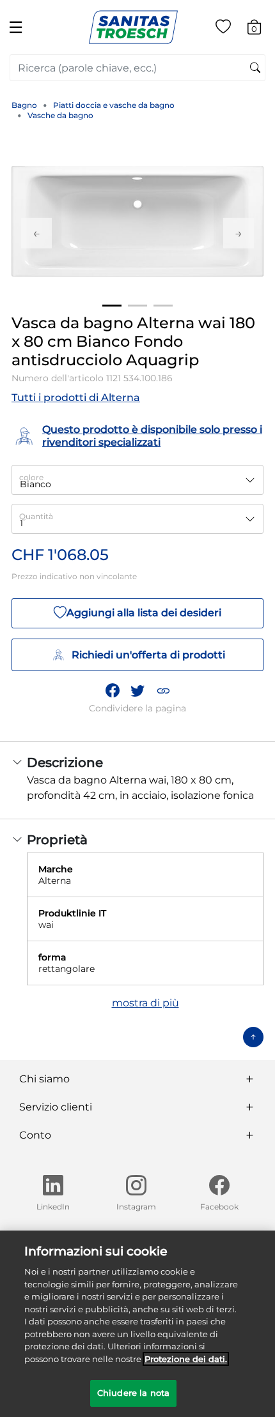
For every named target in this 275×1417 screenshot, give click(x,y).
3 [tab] (163, 306)
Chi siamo (44, 1079)
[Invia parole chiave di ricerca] (255, 68)
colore (31, 477)
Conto (35, 1135)
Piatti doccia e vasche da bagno (114, 105)
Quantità (36, 516)
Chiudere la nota (133, 1393)
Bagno (24, 105)
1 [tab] (112, 306)
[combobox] (137, 67)
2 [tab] (137, 306)
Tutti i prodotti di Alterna (76, 397)
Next (238, 233)
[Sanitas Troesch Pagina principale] (133, 26)
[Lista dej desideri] (223, 29)
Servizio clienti (55, 1107)
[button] (163, 691)
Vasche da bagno (60, 115)
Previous (36, 233)
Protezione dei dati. (186, 1359)
